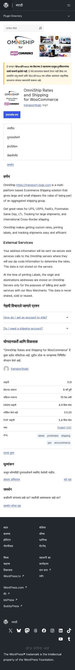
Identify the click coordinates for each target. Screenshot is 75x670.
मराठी (14, 622)
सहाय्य (6, 563)
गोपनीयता (8, 546)
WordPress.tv (13, 576)
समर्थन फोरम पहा (12, 505)
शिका (6, 557)
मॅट (6, 594)
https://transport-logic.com (33, 185)
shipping (65, 435)
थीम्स (42, 533)
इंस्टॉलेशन (12, 146)
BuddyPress (12, 606)
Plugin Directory (12, 15)
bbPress (10, 600)
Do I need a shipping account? (23, 328)
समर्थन (10, 164)
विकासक (7, 570)
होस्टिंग (7, 540)
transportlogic (33, 105)
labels (41, 435)
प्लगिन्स (43, 540)
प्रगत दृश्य (8, 453)
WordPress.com (15, 587)
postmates (52, 435)
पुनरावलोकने (13, 137)
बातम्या (6, 533)
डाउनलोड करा (12, 114)
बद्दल (5, 527)
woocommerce (62, 442)
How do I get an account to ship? (25, 317)
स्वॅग (41, 576)
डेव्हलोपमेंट (12, 155)
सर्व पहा (68, 479)
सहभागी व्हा (45, 557)
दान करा (45, 570)
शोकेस (42, 527)
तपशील (10, 128)
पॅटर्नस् (42, 546)
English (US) (65, 427)
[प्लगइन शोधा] (40, 28)
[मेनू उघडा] (69, 5)
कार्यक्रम (43, 563)
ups (49, 442)
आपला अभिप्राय (11, 479)
